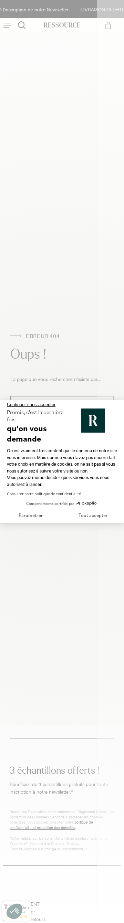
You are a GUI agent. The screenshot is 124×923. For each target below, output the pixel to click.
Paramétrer (31, 515)
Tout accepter (93, 515)
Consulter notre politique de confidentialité (44, 493)
